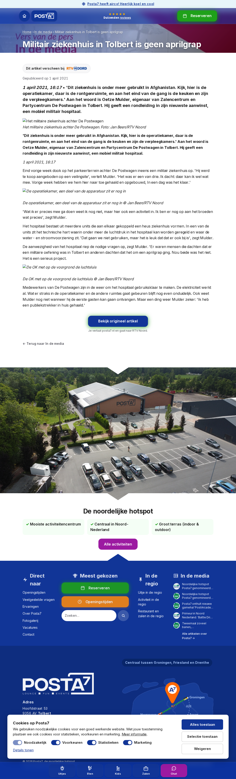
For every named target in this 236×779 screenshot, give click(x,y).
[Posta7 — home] (44, 15)
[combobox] (89, 615)
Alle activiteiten (118, 544)
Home (27, 32)
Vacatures (30, 627)
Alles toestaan (202, 724)
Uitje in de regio (150, 592)
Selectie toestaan (202, 736)
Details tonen (23, 750)
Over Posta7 (32, 613)
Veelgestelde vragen (38, 600)
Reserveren (201, 15)
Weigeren (202, 749)
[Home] (24, 15)
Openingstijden (34, 592)
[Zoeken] (123, 615)
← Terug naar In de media (43, 343)
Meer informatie (134, 734)
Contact (28, 634)
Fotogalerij (30, 621)
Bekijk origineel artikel (118, 321)
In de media (43, 32)
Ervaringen (31, 606)
